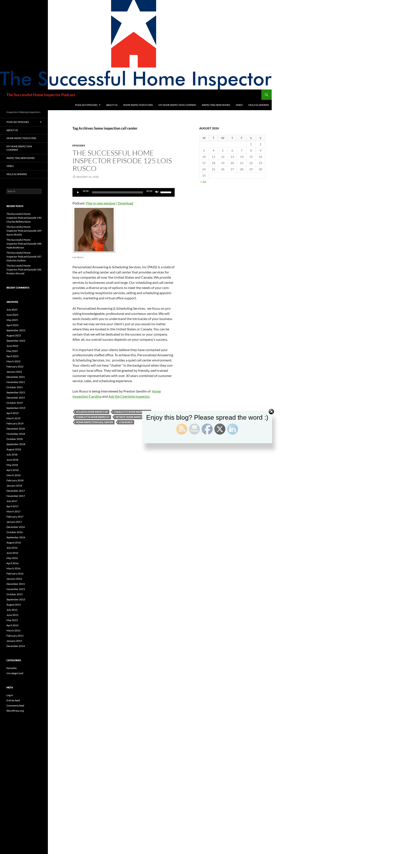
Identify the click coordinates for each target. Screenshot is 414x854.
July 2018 (11, 454)
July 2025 (11, 309)
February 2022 (15, 366)
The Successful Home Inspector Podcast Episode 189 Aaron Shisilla (23, 230)
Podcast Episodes (86, 105)
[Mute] (157, 192)
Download (125, 203)
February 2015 (15, 635)
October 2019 (14, 402)
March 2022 (13, 361)
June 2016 (12, 552)
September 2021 (15, 392)
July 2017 (11, 501)
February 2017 (15, 516)
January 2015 (14, 640)
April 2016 (12, 563)
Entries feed (13, 700)
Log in (9, 695)
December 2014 (15, 646)
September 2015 (15, 599)
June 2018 (12, 459)
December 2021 (15, 376)
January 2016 (14, 578)
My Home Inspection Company (177, 105)
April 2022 (12, 356)
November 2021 (15, 382)
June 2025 (12, 314)
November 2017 (15, 496)
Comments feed (15, 705)
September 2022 (15, 340)
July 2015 (11, 609)
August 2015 (13, 604)
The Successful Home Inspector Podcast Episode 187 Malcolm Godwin (23, 256)
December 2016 (15, 527)
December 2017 (15, 490)
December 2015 (15, 584)
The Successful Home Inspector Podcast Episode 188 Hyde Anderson (23, 243)
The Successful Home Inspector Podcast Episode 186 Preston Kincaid (23, 269)
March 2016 (13, 568)
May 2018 (12, 464)
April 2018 (12, 470)
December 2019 (15, 397)
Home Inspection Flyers (138, 105)
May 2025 (12, 320)
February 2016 (15, 573)
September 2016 (15, 537)
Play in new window (100, 203)
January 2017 (14, 521)
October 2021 (14, 387)
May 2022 (12, 351)
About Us (112, 105)
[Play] (78, 192)
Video (239, 105)
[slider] (166, 192)
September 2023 (15, 330)
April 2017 (12, 506)
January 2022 (14, 371)
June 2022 (12, 345)
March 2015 (13, 630)
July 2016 (11, 547)
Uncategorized (14, 673)
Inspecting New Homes (216, 105)
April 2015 (12, 625)
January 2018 (14, 485)
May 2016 (12, 558)
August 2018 (13, 449)
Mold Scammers (258, 105)
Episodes (78, 145)
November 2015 (15, 589)
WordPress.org (15, 710)
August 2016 (13, 542)
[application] (123, 192)
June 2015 (12, 615)
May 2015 (12, 620)
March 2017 (13, 511)
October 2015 (14, 594)
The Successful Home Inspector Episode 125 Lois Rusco (122, 160)
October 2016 (14, 532)
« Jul (203, 182)
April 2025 (12, 325)
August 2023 (13, 335)
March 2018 (13, 475)
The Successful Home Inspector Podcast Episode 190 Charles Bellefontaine (23, 217)
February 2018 (15, 480)
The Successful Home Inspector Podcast (40, 94)
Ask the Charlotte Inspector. (129, 396)
